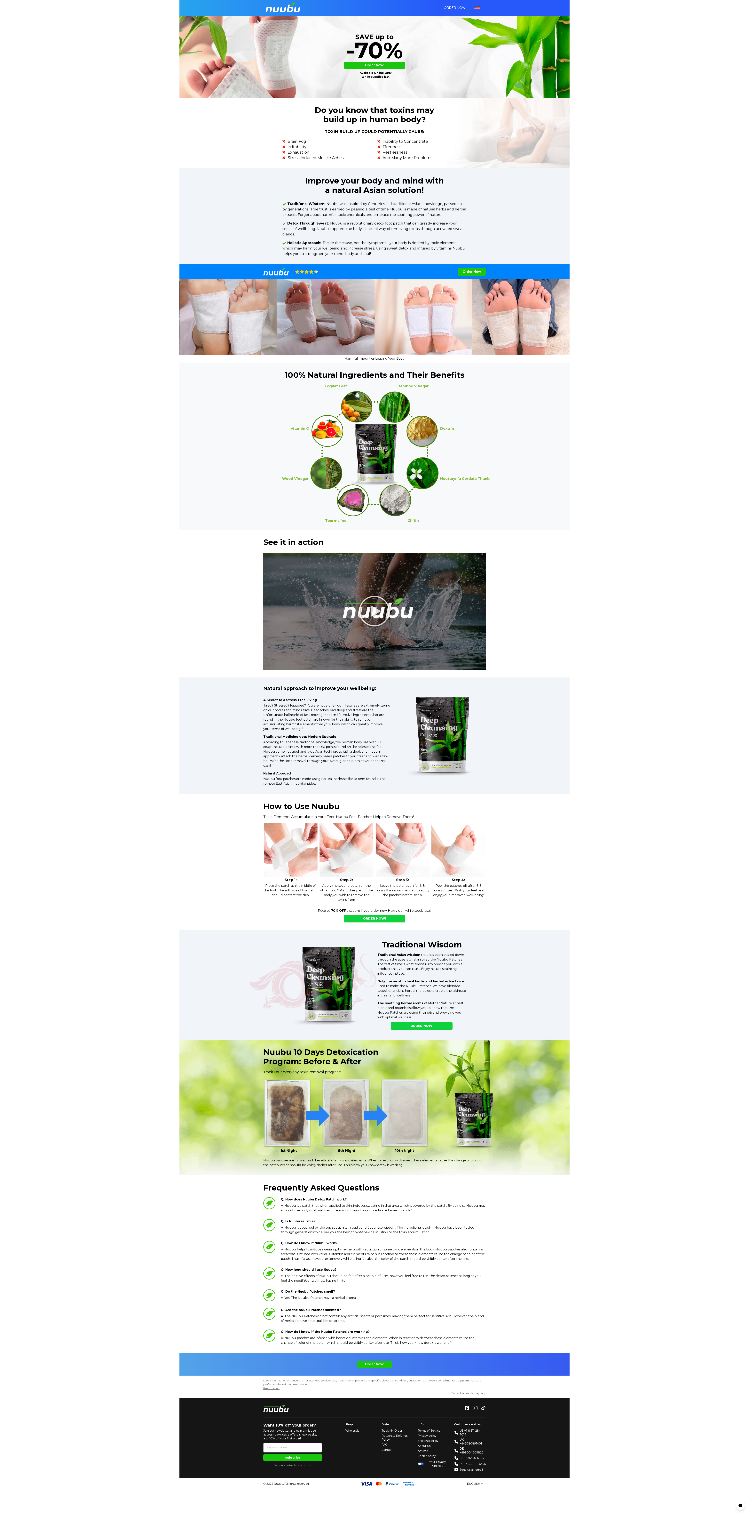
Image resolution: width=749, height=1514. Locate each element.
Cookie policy (427, 1456)
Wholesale (352, 1430)
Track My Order (392, 1430)
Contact (387, 1450)
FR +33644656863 (472, 1458)
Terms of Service (429, 1430)
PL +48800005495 (473, 1464)
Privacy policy (427, 1435)
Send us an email (471, 1469)
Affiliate (423, 1451)
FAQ (385, 1444)
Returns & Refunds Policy (394, 1437)
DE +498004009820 (472, 1450)
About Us (424, 1446)
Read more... (271, 1388)
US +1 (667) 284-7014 (471, 1432)
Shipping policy (428, 1441)
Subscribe (292, 1457)
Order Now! (455, 8)
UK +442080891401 (471, 1441)
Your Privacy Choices (437, 1464)
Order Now (472, 272)
